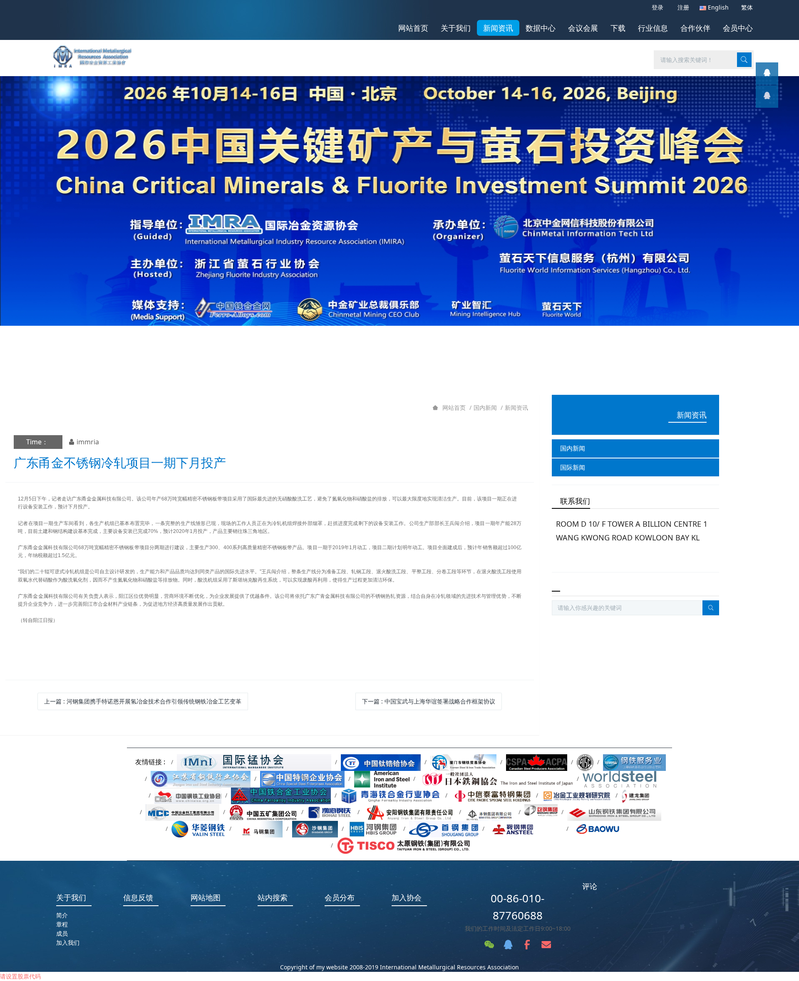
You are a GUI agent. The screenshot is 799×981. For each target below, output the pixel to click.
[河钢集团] (373, 828)
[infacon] (767, 96)
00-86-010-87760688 (517, 907)
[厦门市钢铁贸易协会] (463, 762)
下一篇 (428, 701)
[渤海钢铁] (330, 812)
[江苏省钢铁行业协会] (201, 779)
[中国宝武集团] (603, 828)
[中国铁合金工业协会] (281, 795)
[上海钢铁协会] (634, 762)
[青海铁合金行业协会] (391, 795)
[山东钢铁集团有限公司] (614, 812)
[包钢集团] (541, 812)
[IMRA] (96, 54)
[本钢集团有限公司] (490, 812)
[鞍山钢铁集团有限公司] (525, 828)
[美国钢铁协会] (381, 779)
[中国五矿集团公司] (263, 812)
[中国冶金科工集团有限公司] (182, 812)
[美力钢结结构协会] (585, 762)
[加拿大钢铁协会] (536, 762)
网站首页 (413, 28)
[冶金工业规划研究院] (576, 795)
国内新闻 (485, 407)
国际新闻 (572, 467)
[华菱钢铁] (198, 828)
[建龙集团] (637, 795)
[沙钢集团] (315, 828)
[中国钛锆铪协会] (381, 762)
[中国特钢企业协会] (302, 779)
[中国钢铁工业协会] (187, 795)
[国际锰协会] (254, 762)
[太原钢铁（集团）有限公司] (404, 845)
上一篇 (142, 701)
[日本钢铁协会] (496, 779)
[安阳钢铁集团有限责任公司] (409, 812)
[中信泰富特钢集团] (491, 795)
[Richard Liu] (767, 73)
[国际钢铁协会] (619, 779)
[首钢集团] (444, 828)
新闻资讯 (516, 407)
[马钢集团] (259, 828)
